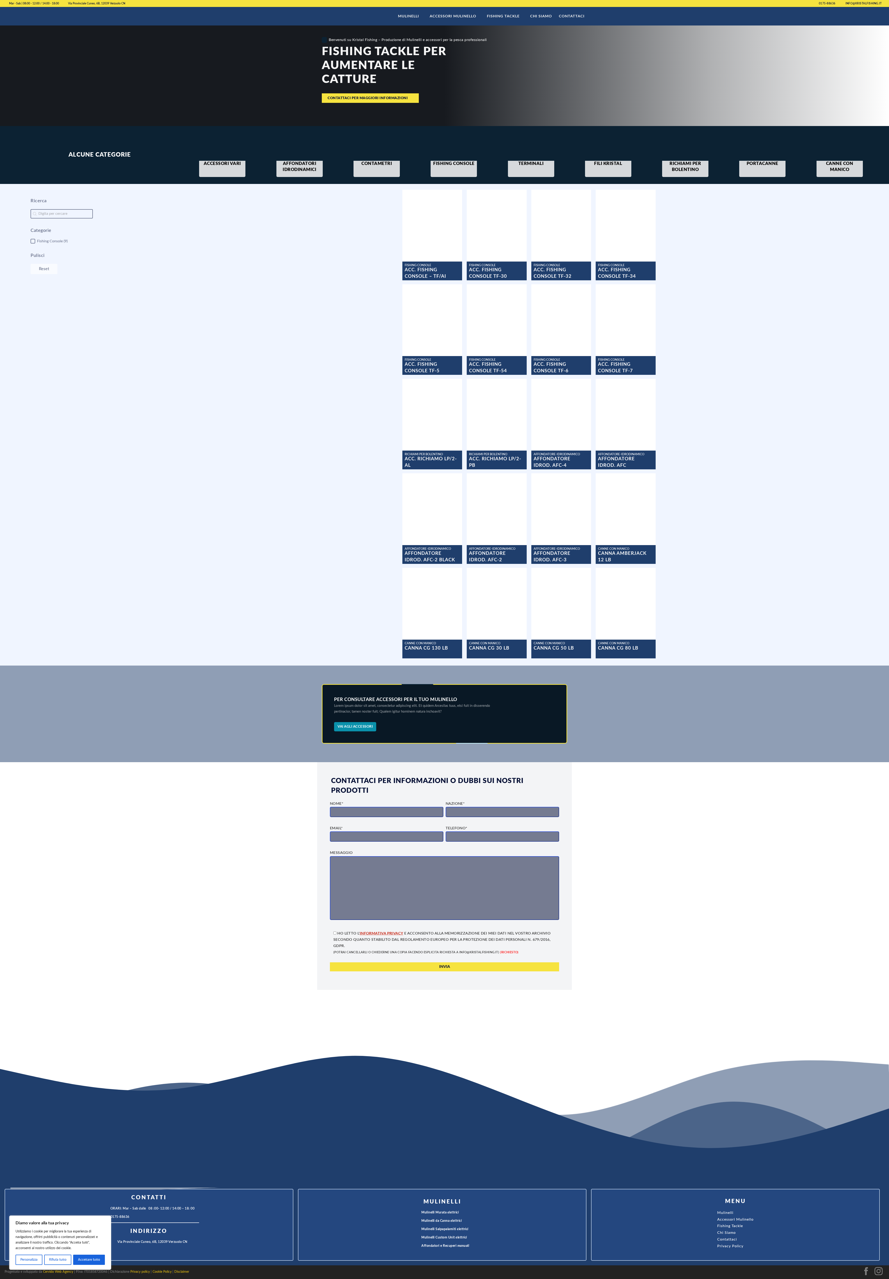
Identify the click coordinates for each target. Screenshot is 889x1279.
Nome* (336, 803)
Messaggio (341, 853)
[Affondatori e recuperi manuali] (416, 1246)
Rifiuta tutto (57, 1259)
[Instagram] (878, 1276)
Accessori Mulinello (453, 16)
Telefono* (456, 828)
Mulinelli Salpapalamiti (444, 1229)
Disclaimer (181, 1271)
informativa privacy (381, 933)
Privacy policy (140, 1271)
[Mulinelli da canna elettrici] (416, 1221)
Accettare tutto (89, 1259)
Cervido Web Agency (58, 1271)
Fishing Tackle (503, 16)
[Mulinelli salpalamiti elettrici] (416, 1229)
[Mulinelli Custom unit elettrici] (416, 1238)
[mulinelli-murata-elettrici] (416, 1213)
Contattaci (572, 16)
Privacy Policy (730, 1246)
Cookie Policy (162, 1271)
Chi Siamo (541, 16)
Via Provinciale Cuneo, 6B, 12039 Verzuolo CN (96, 3)
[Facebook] (866, 1276)
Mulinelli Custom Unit (444, 1237)
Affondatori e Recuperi (445, 1245)
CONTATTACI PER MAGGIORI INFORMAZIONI (368, 98)
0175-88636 (827, 3)
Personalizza (29, 1259)
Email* (336, 828)
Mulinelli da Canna (441, 1220)
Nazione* (455, 803)
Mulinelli (408, 16)
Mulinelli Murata (440, 1212)
